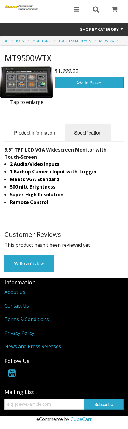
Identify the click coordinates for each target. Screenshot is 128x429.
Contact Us (16, 306)
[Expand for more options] (76, 10)
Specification (88, 132)
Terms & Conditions (26, 319)
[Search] (96, 10)
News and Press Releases (32, 346)
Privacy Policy (19, 333)
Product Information (34, 132)
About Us (14, 292)
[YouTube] (11, 374)
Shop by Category (100, 29)
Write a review (29, 263)
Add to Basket (89, 83)
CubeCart (81, 419)
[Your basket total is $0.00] (114, 10)
